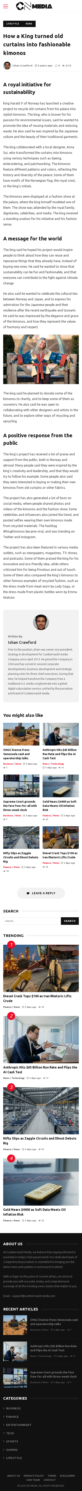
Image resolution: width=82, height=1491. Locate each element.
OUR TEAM (33, 1480)
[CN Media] (34, 7)
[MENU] (5, 6)
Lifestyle (12, 24)
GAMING (12, 1449)
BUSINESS (13, 1408)
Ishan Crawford (22, 65)
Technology (57, 764)
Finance (47, 815)
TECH (10, 1433)
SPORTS (12, 1441)
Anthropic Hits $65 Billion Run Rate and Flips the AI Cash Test (61, 734)
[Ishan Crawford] (41, 629)
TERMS (52, 1475)
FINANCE (12, 1416)
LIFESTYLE (14, 1458)
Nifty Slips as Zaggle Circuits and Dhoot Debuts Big (21, 837)
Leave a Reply (43, 893)
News (29, 24)
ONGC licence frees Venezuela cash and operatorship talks (21, 734)
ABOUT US (13, 1475)
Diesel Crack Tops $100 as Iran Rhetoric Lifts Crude (61, 837)
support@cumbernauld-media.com (33, 1296)
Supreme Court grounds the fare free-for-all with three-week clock (21, 786)
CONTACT (50, 1480)
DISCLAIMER (67, 1475)
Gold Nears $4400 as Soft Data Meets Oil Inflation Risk (61, 786)
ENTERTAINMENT (19, 1425)
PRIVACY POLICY (34, 1475)
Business (8, 764)
